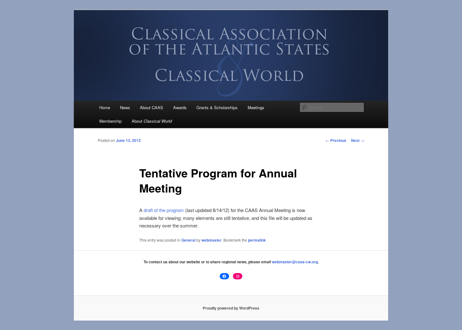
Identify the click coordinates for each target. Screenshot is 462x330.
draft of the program (164, 210)
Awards (180, 107)
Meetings (256, 107)
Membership (110, 121)
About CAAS (151, 107)
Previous (336, 140)
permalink (257, 240)
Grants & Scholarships (217, 107)
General (188, 240)
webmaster (211, 240)
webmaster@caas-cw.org (295, 262)
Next (357, 140)
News (125, 107)
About (152, 121)
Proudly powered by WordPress (231, 308)
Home (104, 107)
